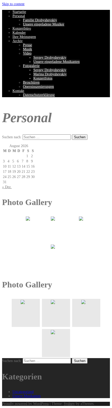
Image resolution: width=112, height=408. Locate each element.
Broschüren (31, 82)
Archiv (18, 41)
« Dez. (7, 187)
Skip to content (13, 4)
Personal (19, 16)
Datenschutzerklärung (39, 95)
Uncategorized (23, 392)
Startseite (19, 12)
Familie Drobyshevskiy (40, 20)
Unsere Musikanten (27, 396)
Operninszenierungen (38, 87)
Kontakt (18, 91)
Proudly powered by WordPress (25, 404)
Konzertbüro (22, 28)
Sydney (69, 404)
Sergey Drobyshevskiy (49, 58)
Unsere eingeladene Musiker (43, 24)
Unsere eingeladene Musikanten (56, 62)
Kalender (19, 33)
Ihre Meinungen (24, 37)
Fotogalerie (31, 66)
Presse (27, 45)
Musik (27, 49)
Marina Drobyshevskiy (50, 74)
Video (27, 53)
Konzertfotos (42, 78)
